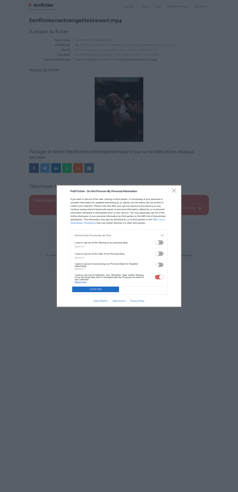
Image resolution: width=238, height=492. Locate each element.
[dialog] (119, 246)
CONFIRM (96, 289)
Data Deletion (101, 301)
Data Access (119, 301)
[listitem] (119, 235)
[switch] (159, 242)
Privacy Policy (137, 301)
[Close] (175, 191)
